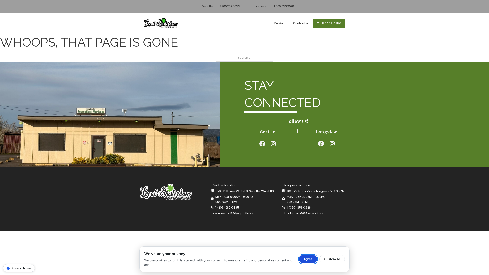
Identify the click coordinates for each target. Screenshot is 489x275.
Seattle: (207, 6)
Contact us (301, 23)
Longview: (260, 6)
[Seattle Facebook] (262, 143)
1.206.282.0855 (230, 6)
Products (280, 23)
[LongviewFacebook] (321, 143)
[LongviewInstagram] (332, 143)
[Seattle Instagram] (273, 143)
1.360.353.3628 (284, 6)
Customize (332, 259)
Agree (308, 259)
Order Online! (331, 23)
